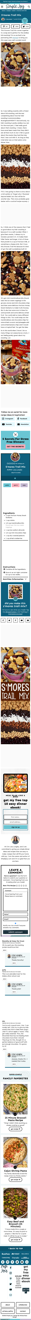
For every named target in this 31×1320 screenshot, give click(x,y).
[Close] (24, 641)
